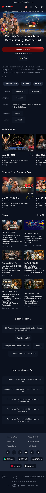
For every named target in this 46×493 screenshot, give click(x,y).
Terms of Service (4, 477)
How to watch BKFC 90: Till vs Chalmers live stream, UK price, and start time (12, 269)
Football (38, 245)
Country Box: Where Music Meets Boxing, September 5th (23, 400)
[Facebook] (8, 452)
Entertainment (13, 308)
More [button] (4, 77)
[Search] (36, 7)
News (37, 12)
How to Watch (12, 437)
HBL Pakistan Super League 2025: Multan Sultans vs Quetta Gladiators (23, 329)
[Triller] (38, 452)
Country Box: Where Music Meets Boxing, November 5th (23, 420)
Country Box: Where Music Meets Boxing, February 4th (23, 410)
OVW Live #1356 (23, 338)
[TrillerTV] (7, 7)
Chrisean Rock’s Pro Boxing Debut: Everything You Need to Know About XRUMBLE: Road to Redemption (11, 299)
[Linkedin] (32, 452)
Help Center (32, 446)
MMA (4, 246)
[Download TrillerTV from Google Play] (9, 459)
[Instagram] (20, 452)
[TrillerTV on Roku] (30, 466)
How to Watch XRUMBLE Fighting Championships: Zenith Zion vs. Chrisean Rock (34, 269)
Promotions (11, 446)
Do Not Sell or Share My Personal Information (33, 477)
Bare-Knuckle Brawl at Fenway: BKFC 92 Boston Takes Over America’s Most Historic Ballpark (12, 239)
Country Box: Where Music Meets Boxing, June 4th (23, 380)
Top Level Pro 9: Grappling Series (23, 354)
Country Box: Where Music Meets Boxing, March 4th (23, 390)
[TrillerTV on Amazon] (37, 459)
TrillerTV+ (23, 12)
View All (40, 215)
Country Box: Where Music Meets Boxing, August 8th (15, 161)
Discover (6, 12)
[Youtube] (26, 452)
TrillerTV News (33, 441)
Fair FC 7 (38, 346)
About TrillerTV (33, 437)
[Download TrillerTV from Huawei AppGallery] (16, 466)
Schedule (14, 12)
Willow (31, 12)
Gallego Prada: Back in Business (16, 346)
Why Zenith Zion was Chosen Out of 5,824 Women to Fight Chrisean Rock (33, 300)
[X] (14, 452)
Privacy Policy (15, 477)
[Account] (41, 7)
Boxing (17, 113)
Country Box (20, 91)
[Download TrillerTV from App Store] (23, 459)
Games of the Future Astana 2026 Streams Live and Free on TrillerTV (33, 239)
